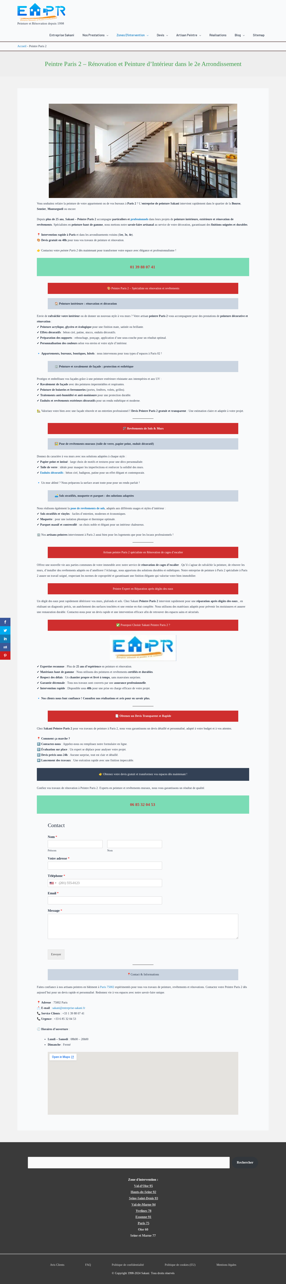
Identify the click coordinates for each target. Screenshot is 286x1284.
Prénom (52, 850)
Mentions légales (226, 1264)
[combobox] (53, 883)
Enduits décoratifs (51, 472)
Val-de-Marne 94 (143, 1204)
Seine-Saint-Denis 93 (143, 1198)
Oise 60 (143, 1229)
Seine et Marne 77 (143, 1235)
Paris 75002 (107, 987)
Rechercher (245, 1162)
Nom (52, 837)
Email (53, 893)
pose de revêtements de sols (88, 508)
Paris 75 (143, 1223)
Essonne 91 (143, 1217)
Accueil (21, 46)
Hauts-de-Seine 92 (143, 1192)
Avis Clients (57, 1264)
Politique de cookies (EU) (180, 1264)
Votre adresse (59, 858)
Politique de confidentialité (128, 1264)
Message (55, 910)
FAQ (88, 1264)
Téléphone (56, 876)
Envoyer (56, 954)
